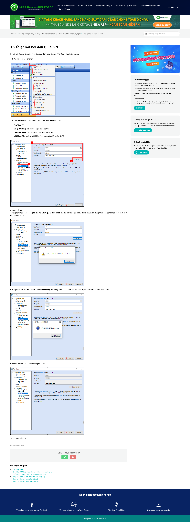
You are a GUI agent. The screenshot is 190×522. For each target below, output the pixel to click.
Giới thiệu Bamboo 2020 (66, 6)
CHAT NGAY (143, 152)
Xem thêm (139, 108)
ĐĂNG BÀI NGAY (144, 130)
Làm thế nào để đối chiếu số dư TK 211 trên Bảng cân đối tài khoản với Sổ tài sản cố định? (154, 84)
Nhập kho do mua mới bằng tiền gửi (25, 479)
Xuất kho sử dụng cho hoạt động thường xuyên (30, 474)
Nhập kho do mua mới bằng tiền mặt (26, 481)
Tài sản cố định (139, 99)
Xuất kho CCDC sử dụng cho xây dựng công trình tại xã (32, 472)
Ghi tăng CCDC (18, 470)
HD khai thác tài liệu (85, 6)
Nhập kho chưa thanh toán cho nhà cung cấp (29, 477)
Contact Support (65, 9)
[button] (64, 457)
